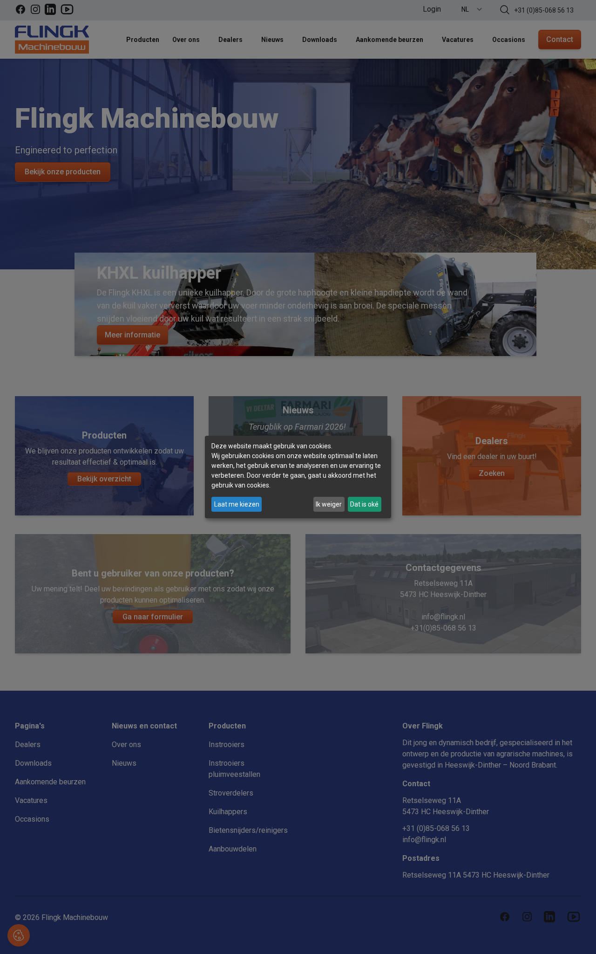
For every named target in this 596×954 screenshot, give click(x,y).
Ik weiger (329, 504)
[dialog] (298, 477)
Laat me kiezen (236, 504)
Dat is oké (364, 504)
